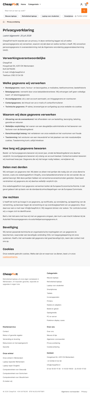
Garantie (6, 347)
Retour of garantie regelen (12, 335)
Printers (50, 301)
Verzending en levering (11, 339)
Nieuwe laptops (11, 16)
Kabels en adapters (54, 305)
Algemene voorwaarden (56, 339)
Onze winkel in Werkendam (13, 358)
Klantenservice (9, 327)
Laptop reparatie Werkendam (13, 362)
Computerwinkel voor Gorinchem (15, 373)
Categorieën (33, 4)
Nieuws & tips (52, 335)
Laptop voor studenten (50, 16)
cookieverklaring (10, 257)
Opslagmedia (52, 313)
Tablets (49, 293)
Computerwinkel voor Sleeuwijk (14, 369)
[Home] (4, 22)
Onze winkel (8, 353)
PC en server (52, 316)
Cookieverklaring (53, 347)
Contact (6, 331)
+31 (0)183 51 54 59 (54, 361)
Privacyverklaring (53, 343)
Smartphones (69, 16)
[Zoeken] (84, 10)
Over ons (51, 327)
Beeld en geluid (52, 309)
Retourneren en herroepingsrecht (15, 343)
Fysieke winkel (82, 16)
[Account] (81, 4)
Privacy (84, 392)
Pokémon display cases (56, 320)
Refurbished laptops (29, 16)
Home (23, 4)
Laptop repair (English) (11, 366)
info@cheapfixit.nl (53, 365)
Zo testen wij (7, 381)
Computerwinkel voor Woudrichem (16, 377)
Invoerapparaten (53, 297)
